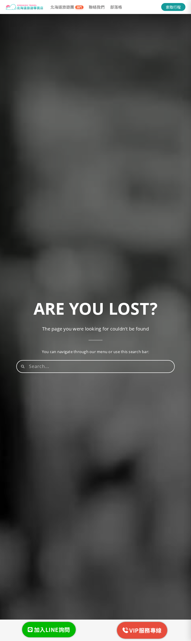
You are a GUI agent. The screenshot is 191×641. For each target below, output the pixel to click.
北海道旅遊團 (66, 7)
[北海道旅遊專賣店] (24, 7)
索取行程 (173, 7)
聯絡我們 (97, 7)
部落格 (116, 7)
